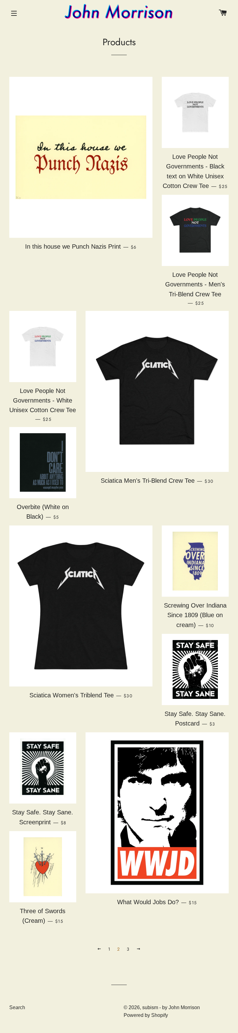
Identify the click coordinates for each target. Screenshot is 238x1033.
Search (17, 1007)
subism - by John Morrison (171, 1007)
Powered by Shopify (146, 1015)
